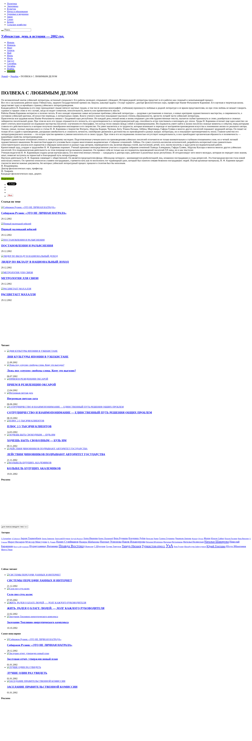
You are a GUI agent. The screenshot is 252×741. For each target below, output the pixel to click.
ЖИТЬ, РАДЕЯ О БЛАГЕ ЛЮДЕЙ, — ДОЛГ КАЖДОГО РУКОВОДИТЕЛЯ (55, 608)
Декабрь (11, 71)
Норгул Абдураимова (21, 546)
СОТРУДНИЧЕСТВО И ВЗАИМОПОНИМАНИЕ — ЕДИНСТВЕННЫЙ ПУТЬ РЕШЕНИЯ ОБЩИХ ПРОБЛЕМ (79, 412)
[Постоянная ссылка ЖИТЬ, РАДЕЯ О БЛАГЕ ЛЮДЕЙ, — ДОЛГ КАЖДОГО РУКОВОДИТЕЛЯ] (46, 602)
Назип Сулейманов (67, 541)
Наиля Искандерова (133, 541)
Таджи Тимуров (113, 546)
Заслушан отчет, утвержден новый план (32, 658)
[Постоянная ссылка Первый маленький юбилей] (16, 223)
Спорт (10, 19)
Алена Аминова (48, 539)
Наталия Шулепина (154, 542)
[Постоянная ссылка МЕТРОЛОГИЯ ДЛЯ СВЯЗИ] (17, 272)
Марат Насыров (16, 541)
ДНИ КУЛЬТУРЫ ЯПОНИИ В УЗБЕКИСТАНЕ (38, 356)
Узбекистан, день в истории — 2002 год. (32, 36)
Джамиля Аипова (183, 538)
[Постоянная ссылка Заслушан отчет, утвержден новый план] (28, 653)
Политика (12, 3)
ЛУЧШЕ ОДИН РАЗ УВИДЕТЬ (27, 672)
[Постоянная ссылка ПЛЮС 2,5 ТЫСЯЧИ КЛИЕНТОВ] (25, 420)
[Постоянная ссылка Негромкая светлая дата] (20, 393)
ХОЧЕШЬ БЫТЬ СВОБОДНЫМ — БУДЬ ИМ (36, 440)
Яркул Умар (7, 549)
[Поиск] (2, 30)
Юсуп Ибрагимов (236, 546)
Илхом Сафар (217, 538)
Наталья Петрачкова (173, 542)
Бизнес (10, 22)
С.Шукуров (99, 546)
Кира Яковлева (243, 539)
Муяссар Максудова (36, 541)
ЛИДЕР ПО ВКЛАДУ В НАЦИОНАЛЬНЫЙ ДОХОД (35, 261)
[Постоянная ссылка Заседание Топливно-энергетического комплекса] (32, 616)
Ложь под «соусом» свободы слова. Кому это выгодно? (41, 370)
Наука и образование (17, 11)
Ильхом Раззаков (231, 538)
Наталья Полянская (193, 541)
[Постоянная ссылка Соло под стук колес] (18, 588)
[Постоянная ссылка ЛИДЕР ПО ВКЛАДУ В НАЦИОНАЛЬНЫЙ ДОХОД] (29, 256)
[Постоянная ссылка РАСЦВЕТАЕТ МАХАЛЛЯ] (16, 288)
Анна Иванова (90, 538)
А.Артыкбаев (6, 539)
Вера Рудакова (121, 538)
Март (9, 47)
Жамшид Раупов (197, 538)
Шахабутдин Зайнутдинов (195, 546)
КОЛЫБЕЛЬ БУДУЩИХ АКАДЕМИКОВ (34, 468)
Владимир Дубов (137, 538)
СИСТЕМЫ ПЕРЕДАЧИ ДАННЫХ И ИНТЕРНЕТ (39, 580)
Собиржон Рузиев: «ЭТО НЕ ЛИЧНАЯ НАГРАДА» (33, 213)
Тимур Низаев (131, 546)
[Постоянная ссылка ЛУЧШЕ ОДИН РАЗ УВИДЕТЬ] (24, 667)
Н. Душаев (52, 542)
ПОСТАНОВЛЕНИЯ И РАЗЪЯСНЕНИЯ (27, 245)
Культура (11, 9)
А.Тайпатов (16, 538)
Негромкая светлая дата (22, 398)
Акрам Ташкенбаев (30, 538)
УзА (169, 545)
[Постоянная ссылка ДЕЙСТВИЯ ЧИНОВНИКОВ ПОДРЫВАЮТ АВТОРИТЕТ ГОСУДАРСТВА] (47, 448)
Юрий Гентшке (216, 546)
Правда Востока (71, 546)
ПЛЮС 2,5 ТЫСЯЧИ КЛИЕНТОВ (29, 426)
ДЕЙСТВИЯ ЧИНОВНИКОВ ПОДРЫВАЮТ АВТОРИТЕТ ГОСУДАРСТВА (56, 454)
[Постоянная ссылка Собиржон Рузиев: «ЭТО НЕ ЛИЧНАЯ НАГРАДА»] (28, 207)
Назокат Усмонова (110, 541)
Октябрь (11, 66)
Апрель (10, 50)
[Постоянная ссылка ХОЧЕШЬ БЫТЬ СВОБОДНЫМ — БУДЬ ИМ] (31, 434)
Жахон (207, 538)
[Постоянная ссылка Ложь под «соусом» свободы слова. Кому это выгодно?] (35, 365)
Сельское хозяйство (16, 24)
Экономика (12, 6)
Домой (4, 76)
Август (10, 61)
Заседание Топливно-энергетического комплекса (38, 622)
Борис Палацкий (105, 538)
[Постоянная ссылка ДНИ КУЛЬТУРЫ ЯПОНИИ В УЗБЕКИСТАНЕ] (32, 351)
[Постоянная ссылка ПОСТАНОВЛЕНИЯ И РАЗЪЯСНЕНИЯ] (23, 240)
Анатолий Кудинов (62, 538)
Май (9, 53)
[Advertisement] (35, 82)
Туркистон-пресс (153, 546)
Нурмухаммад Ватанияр (43, 546)
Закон (10, 16)
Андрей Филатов (77, 538)
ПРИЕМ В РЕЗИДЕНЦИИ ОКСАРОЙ (31, 384)
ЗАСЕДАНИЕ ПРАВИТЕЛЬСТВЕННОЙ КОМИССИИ (42, 686)
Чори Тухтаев (179, 547)
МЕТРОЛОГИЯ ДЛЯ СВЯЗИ (19, 278)
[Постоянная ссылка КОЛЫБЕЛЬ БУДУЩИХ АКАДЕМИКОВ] (29, 462)
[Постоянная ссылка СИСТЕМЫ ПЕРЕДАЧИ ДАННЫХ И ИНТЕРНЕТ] (34, 575)
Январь (10, 42)
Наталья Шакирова (216, 541)
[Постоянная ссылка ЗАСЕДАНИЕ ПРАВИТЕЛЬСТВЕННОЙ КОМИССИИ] (36, 681)
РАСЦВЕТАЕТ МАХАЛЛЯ (18, 294)
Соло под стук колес (20, 594)
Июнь (10, 55)
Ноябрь (10, 69)
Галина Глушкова (166, 538)
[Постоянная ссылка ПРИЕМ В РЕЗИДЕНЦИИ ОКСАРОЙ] (27, 379)
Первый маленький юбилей (18, 229)
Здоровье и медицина (17, 14)
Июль (10, 58)
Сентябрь (11, 63)
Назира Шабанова (89, 541)
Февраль (11, 45)
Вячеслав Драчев (152, 539)
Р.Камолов (88, 546)
